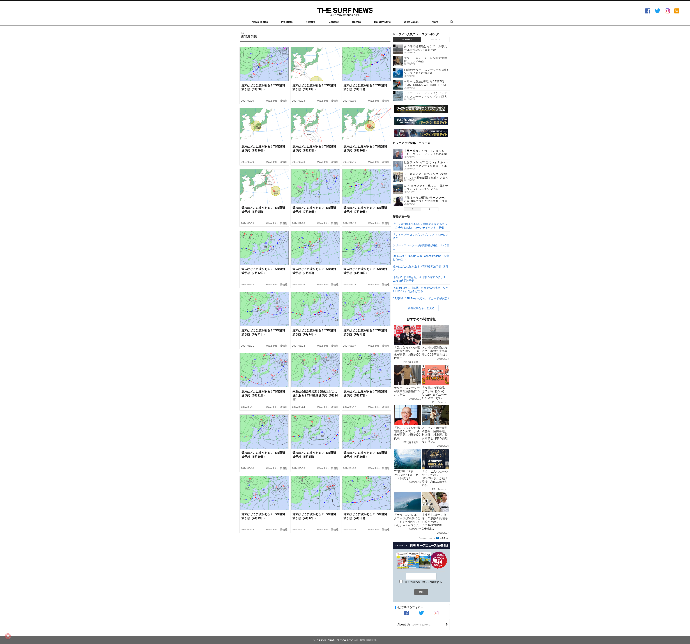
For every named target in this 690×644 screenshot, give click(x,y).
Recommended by (427, 538)
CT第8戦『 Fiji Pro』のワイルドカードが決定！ (421, 298)
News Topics (260, 21)
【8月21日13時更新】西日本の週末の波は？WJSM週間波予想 (419, 279)
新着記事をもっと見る (421, 308)
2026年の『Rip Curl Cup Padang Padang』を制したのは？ (421, 257)
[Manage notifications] (8, 636)
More (435, 21)
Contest (334, 21)
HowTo (356, 21)
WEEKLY (435, 39)
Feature (310, 21)
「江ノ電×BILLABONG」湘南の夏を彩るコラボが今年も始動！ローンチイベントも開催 (420, 225)
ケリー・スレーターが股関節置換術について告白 (421, 247)
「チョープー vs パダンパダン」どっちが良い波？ (420, 236)
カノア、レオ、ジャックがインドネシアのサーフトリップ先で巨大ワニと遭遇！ (425, 97)
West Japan (411, 21)
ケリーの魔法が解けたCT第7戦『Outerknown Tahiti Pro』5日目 (426, 85)
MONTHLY (407, 39)
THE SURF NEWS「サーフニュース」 (335, 639)
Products (287, 21)
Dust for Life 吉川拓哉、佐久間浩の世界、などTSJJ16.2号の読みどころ (420, 289)
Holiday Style (382, 21)
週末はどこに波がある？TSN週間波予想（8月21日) (420, 268)
